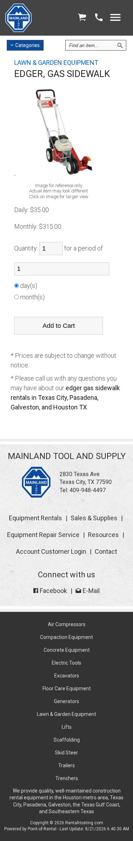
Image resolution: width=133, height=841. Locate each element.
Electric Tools (66, 663)
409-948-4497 (88, 490)
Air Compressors (66, 624)
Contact (106, 551)
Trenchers (66, 778)
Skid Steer (66, 752)
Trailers (66, 765)
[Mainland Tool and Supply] (36, 496)
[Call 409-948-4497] (98, 17)
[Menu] (115, 18)
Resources (103, 534)
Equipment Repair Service (43, 534)
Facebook (52, 590)
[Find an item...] (120, 45)
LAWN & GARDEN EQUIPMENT (56, 62)
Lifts (67, 727)
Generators (66, 701)
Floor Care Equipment (67, 688)
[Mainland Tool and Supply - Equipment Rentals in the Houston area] (18, 30)
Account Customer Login (51, 551)
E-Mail (90, 590)
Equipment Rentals (35, 518)
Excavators (66, 676)
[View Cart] (82, 17)
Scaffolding (67, 740)
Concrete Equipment (67, 650)
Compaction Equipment (66, 637)
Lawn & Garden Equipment (66, 714)
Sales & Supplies (94, 518)
